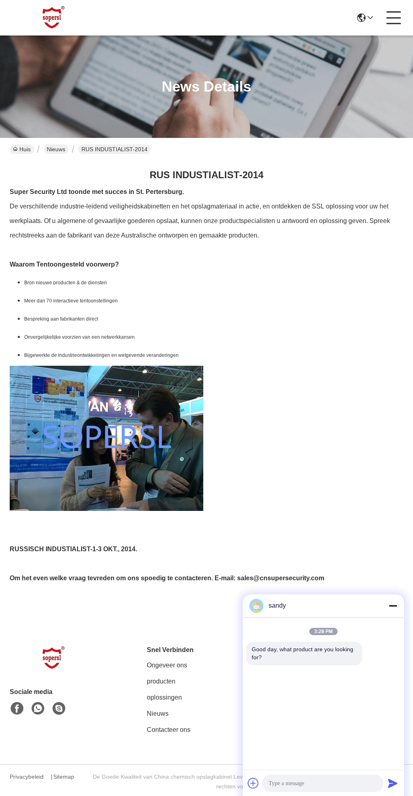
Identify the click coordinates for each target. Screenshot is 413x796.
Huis (25, 149)
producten (161, 681)
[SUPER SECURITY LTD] (54, 18)
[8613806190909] (38, 708)
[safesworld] (59, 708)
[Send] (392, 783)
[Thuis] (54, 668)
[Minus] (393, 606)
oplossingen (164, 697)
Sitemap (63, 776)
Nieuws (56, 149)
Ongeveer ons (167, 665)
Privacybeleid (27, 776)
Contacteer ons (168, 729)
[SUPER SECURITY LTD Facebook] (17, 708)
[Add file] (253, 783)
